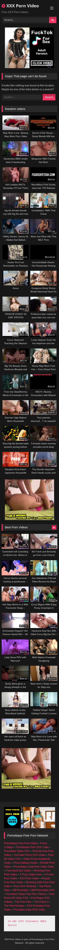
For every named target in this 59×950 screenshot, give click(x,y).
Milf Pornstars (21, 890)
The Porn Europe (14, 905)
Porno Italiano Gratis (25, 862)
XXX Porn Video (22, 6)
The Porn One (23, 901)
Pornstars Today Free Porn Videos (26, 894)
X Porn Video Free (30, 874)
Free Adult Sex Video (18, 870)
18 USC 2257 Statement (23, 921)
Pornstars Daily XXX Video (29, 909)
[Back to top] (48, 940)
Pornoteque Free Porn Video (20, 843)
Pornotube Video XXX (17, 851)
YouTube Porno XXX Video (29, 855)
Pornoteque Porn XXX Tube (32, 847)
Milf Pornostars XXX (43, 890)
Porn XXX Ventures (25, 886)
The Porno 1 (41, 901)
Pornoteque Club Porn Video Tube (34, 866)
